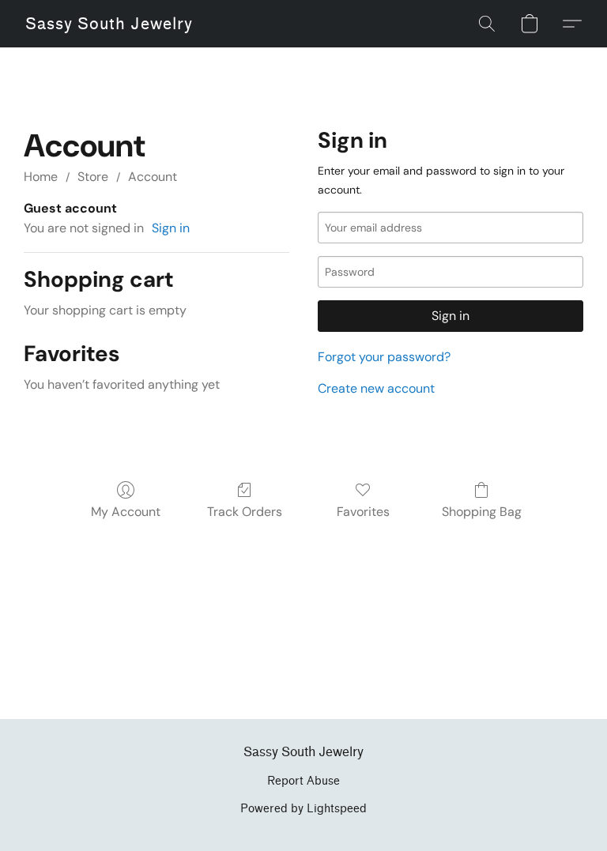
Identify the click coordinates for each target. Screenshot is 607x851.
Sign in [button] (171, 228)
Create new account (376, 388)
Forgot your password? (384, 356)
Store (92, 176)
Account (152, 176)
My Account (125, 511)
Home (41, 176)
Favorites (363, 511)
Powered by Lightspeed (303, 808)
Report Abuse (303, 781)
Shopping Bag (482, 511)
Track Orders (244, 511)
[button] (109, 24)
